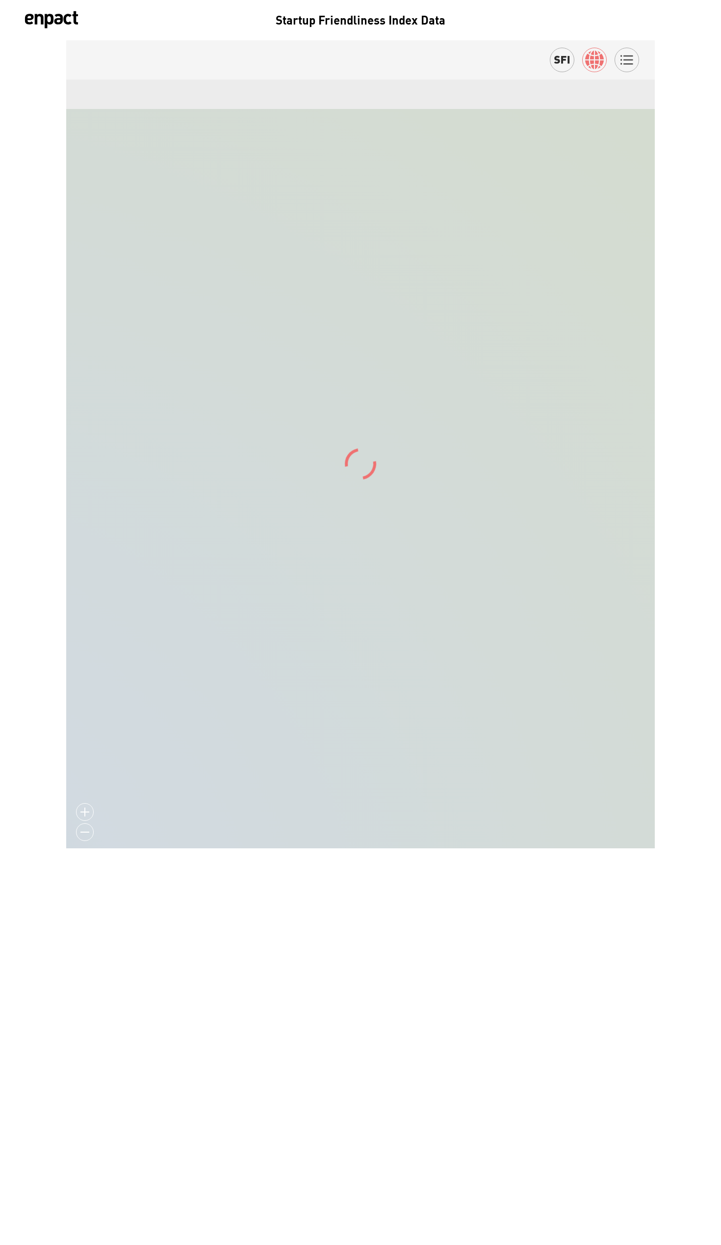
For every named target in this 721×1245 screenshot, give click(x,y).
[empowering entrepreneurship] (51, 19)
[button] (85, 1200)
